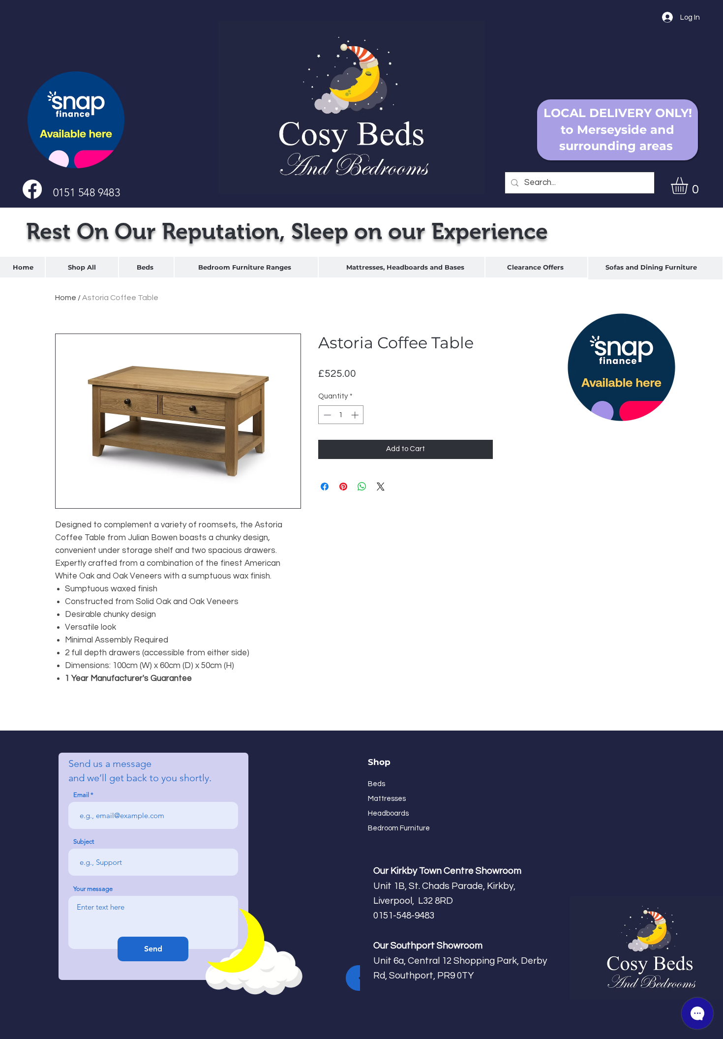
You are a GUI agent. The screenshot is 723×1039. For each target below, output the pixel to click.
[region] (146, 267)
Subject (83, 841)
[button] (689, 185)
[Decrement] (326, 415)
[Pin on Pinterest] (343, 486)
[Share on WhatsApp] (362, 486)
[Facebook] (32, 189)
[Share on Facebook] (325, 486)
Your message (93, 889)
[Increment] (355, 415)
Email (81, 795)
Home (65, 298)
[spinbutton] (341, 415)
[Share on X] (381, 486)
